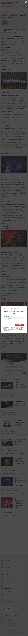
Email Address (8, 316)
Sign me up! (19, 325)
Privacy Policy (18, 328)
